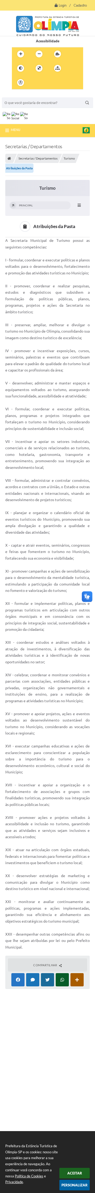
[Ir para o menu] (47, 82)
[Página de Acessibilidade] (20, 82)
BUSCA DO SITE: (17, 94)
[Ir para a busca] (59, 82)
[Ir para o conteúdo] (35, 82)
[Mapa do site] (57, 68)
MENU (15, 129)
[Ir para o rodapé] (70, 82)
